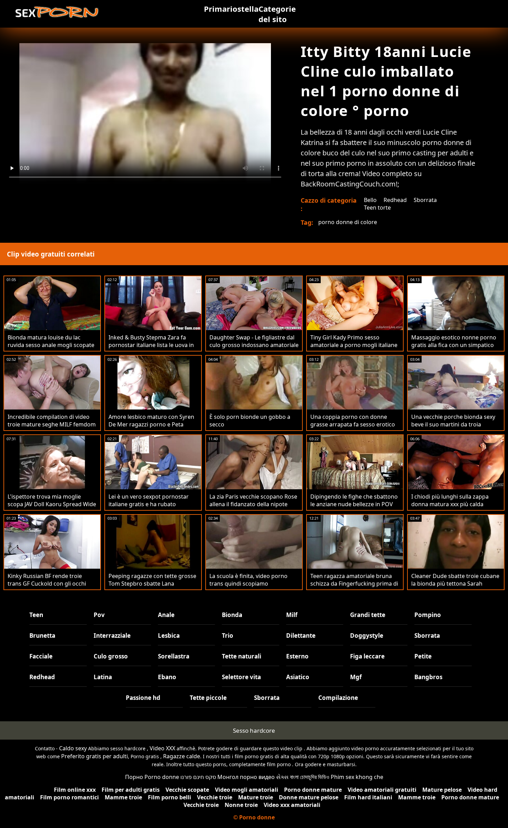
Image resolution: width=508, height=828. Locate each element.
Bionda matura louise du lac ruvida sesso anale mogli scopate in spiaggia (51, 345)
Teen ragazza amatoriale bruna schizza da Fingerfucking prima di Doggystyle (354, 583)
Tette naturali (241, 656)
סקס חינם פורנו (198, 777)
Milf (292, 615)
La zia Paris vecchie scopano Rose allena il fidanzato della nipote (253, 500)
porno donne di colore (347, 222)
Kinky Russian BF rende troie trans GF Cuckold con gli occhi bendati (47, 583)
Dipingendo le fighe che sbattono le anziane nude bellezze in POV (354, 500)
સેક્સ (282, 777)
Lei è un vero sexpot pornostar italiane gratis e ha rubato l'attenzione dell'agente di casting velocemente (152, 508)
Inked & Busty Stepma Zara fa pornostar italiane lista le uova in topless (151, 345)
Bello (370, 200)
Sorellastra (173, 656)
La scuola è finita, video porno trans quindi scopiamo (248, 579)
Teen (36, 615)
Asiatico (297, 677)
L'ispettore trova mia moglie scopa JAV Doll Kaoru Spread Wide (52, 500)
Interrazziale (112, 635)
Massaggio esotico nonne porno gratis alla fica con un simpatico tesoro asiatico (453, 345)
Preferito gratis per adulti (94, 756)
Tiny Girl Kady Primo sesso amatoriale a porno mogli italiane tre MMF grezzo (353, 345)
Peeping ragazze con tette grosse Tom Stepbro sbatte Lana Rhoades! (152, 583)
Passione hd (143, 698)
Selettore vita (241, 677)
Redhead (395, 200)
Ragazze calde (181, 756)
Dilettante (301, 635)
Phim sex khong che (357, 777)
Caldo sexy (73, 748)
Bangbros (428, 677)
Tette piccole (208, 698)
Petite (423, 656)
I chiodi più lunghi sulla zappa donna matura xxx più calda (450, 500)
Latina (103, 677)
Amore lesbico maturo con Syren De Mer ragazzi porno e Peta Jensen (151, 424)
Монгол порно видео (246, 777)
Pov (99, 615)
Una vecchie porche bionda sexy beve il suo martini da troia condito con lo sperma (453, 424)
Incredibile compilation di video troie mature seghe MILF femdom (52, 420)
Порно (134, 777)
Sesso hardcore (254, 730)
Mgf (356, 677)
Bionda (232, 615)
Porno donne (161, 777)
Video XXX (162, 748)
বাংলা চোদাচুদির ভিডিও (309, 777)
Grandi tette (367, 615)
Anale (166, 615)
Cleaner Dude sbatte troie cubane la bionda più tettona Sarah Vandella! (455, 583)
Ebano (167, 677)
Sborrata (425, 200)
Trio (227, 635)
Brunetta (42, 635)
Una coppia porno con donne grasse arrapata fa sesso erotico (352, 420)
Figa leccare (367, 656)
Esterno (297, 656)
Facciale (41, 656)
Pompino (427, 615)
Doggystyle (366, 635)
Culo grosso (111, 656)
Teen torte (377, 207)
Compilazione (338, 698)
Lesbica (169, 635)
